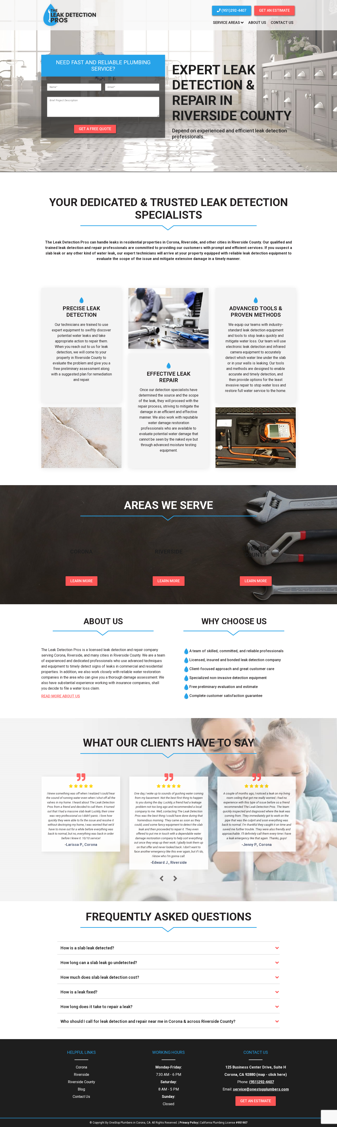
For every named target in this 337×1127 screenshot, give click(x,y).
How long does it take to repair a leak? (97, 1006)
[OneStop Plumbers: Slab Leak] (70, 27)
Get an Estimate (274, 10)
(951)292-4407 (233, 10)
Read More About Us (60, 696)
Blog (81, 1089)
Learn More (81, 581)
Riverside (81, 1074)
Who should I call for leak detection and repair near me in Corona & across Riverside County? (148, 1021)
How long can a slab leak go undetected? (99, 962)
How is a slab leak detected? (87, 947)
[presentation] (161, 878)
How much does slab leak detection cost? (100, 977)
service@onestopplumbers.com (261, 1089)
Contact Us (282, 22)
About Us (257, 22)
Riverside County (81, 1082)
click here (276, 1074)
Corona (81, 1067)
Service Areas (226, 22)
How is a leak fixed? (79, 992)
